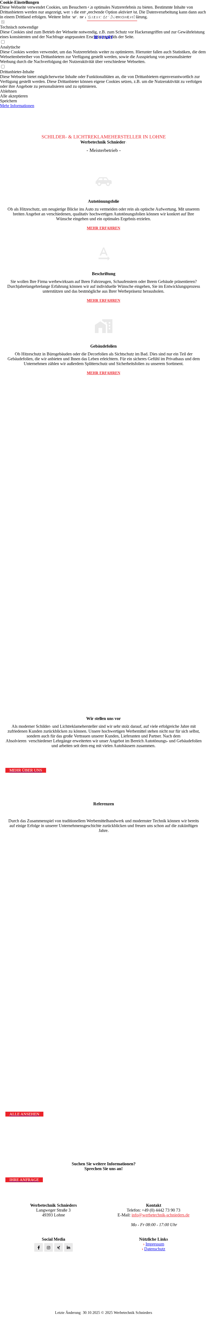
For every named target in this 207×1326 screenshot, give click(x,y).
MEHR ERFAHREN (103, 228)
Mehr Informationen (17, 105)
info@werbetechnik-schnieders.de (160, 1215)
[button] (103, 91)
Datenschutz (154, 1249)
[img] (103, 16)
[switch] (2, 67)
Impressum (155, 1244)
